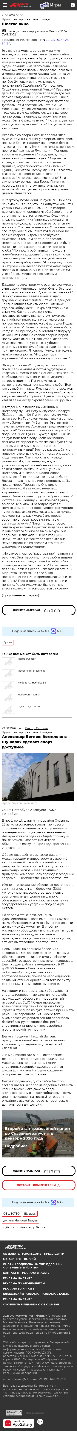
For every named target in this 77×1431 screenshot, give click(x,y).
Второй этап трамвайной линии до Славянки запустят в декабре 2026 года (37, 1133)
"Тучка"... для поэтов (29, 706)
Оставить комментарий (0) (38, 1185)
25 (52, 40)
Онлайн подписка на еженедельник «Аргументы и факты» (32, 1266)
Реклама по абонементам (24, 1283)
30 (4, 44)
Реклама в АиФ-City (18, 1288)
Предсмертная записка (31, 670)
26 (57, 40)
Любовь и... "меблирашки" (33, 682)
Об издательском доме (22, 1253)
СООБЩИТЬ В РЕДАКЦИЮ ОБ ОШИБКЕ (31, 1304)
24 (48, 40)
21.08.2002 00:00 (12, 15)
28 (67, 40)
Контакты (11, 1272)
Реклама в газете (35, 1272)
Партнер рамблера (35, 1413)
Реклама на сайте (17, 1278)
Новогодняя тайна (29, 694)
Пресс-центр (54, 1253)
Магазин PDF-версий (19, 1259)
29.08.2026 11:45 (12, 728)
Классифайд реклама (21, 1294)
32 (8, 44)
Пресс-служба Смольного (20, 803)
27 (62, 40)
